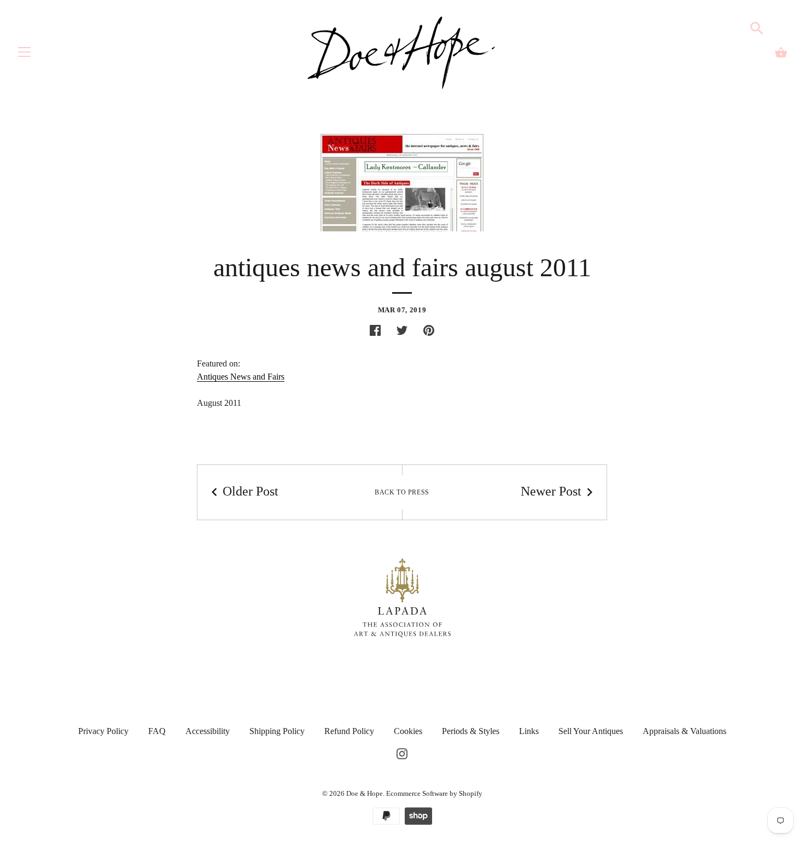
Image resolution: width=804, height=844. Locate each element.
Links (529, 731)
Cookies (408, 731)
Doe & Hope (364, 793)
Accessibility (207, 731)
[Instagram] (402, 753)
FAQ (157, 731)
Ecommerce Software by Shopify (434, 793)
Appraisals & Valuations (684, 731)
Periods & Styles (470, 731)
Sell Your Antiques (590, 731)
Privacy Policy (103, 731)
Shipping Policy (277, 731)
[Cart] (781, 52)
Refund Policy (349, 731)
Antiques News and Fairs (240, 376)
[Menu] (24, 54)
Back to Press (402, 492)
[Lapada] (402, 597)
